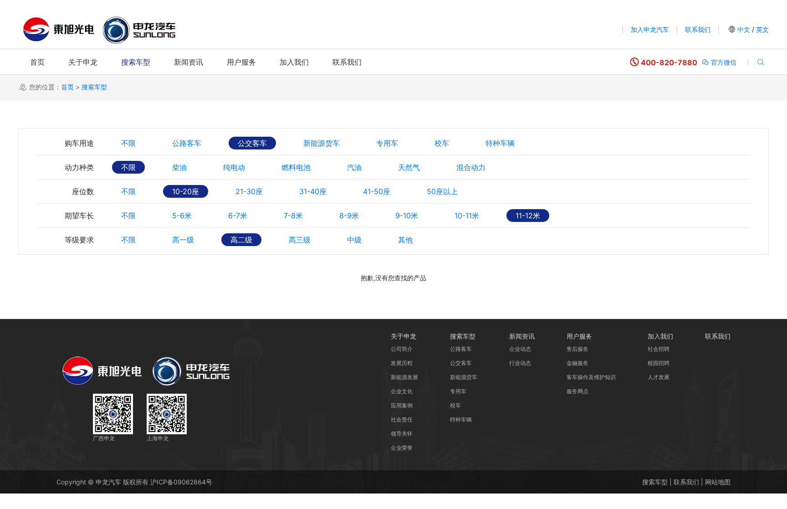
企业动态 (520, 348)
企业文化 (402, 391)
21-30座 (249, 191)
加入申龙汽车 (650, 29)
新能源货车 (321, 143)
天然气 (409, 167)
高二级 (241, 239)
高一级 (183, 239)
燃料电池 (296, 167)
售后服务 (577, 348)
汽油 (354, 167)
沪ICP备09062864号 (181, 482)
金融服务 (577, 363)
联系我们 (697, 29)
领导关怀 (402, 433)
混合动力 (470, 167)
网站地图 (718, 482)
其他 (405, 239)
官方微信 (722, 62)
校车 (441, 143)
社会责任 (402, 419)
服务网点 (577, 391)
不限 (128, 143)
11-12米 (528, 215)
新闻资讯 (188, 62)
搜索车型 (135, 62)
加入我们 (294, 62)
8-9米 (349, 215)
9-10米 (406, 215)
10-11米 (467, 215)
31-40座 (313, 191)
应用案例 (402, 405)
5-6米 (182, 215)
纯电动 (234, 167)
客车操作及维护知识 (591, 377)
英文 (761, 29)
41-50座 (376, 191)
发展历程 (402, 363)
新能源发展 (404, 377)
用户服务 (241, 62)
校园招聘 (658, 363)
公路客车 (186, 143)
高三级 (300, 239)
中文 (744, 29)
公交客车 (252, 143)
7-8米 (293, 215)
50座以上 (442, 191)
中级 (354, 239)
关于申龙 (82, 62)
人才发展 (658, 377)
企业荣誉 (402, 447)
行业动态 (520, 363)
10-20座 (185, 191)
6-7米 (237, 215)
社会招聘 (658, 348)
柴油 (179, 167)
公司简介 (402, 348)
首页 (37, 62)
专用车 (387, 143)
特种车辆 (500, 143)
